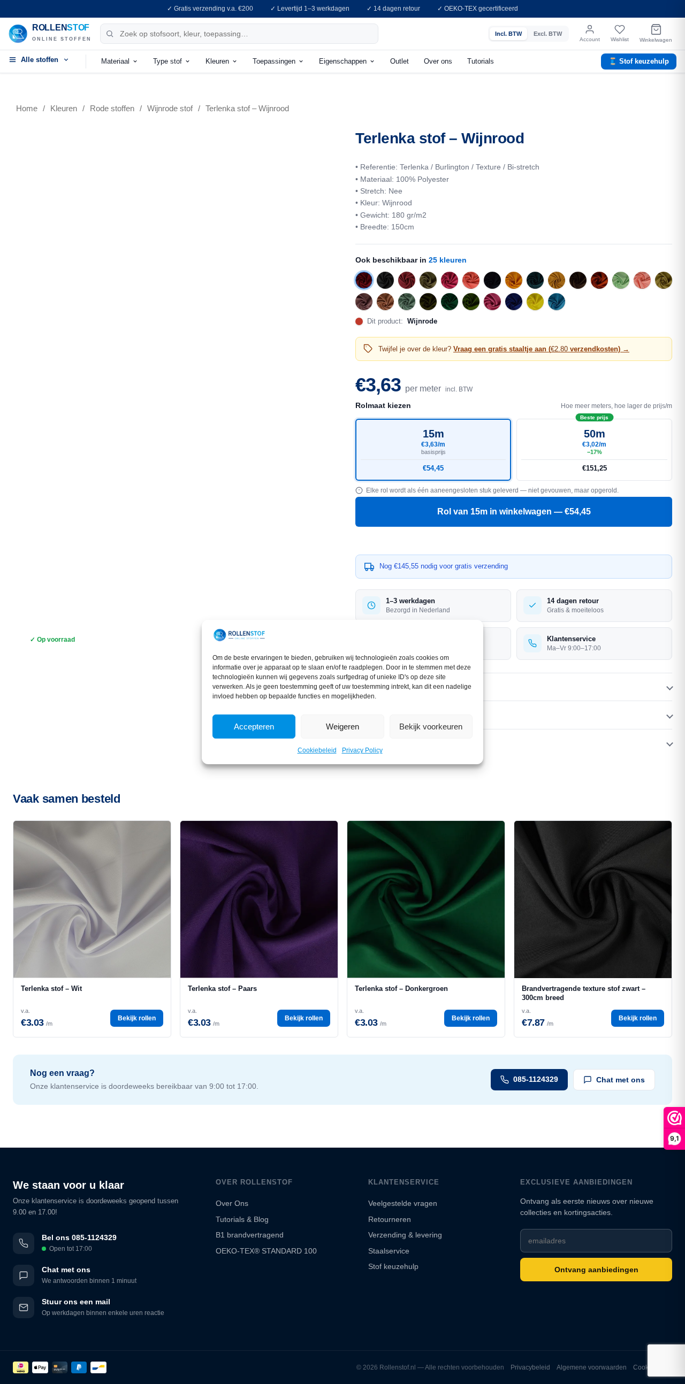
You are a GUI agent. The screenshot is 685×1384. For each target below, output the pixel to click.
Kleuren (217, 61)
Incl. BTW (508, 33)
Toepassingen (274, 61)
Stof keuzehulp (393, 1266)
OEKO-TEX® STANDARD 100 (266, 1251)
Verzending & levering (405, 1235)
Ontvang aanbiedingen (596, 1269)
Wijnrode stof (170, 108)
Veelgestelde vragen (402, 1203)
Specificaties (378, 714)
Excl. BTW (548, 33)
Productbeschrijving (392, 686)
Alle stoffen (39, 60)
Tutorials (480, 61)
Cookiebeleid (317, 751)
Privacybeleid (530, 1367)
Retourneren (389, 1219)
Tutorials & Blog (242, 1219)
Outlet (399, 61)
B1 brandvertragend (250, 1235)
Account (590, 39)
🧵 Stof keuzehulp (638, 61)
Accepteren (254, 726)
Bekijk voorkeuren (430, 726)
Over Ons (232, 1203)
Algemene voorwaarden (592, 1367)
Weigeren (342, 726)
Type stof (167, 61)
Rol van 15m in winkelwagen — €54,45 (514, 511)
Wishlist (620, 39)
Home (26, 108)
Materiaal (115, 61)
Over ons (438, 61)
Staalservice (388, 1251)
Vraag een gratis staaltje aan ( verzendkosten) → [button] (541, 349)
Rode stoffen (112, 108)
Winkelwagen (656, 40)
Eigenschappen (343, 61)
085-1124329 (535, 1079)
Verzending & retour (391, 743)
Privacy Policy (362, 751)
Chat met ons (620, 1079)
